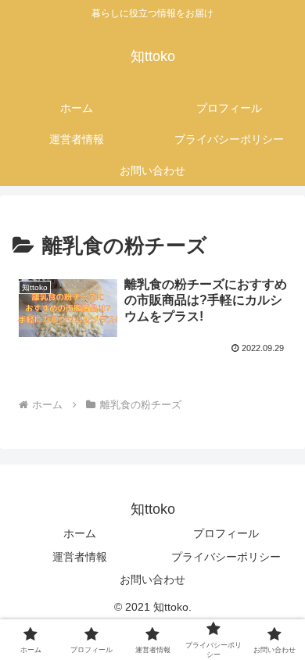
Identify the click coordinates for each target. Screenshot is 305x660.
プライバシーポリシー (226, 557)
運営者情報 (79, 557)
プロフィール (226, 533)
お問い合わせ (152, 579)
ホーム (79, 533)
